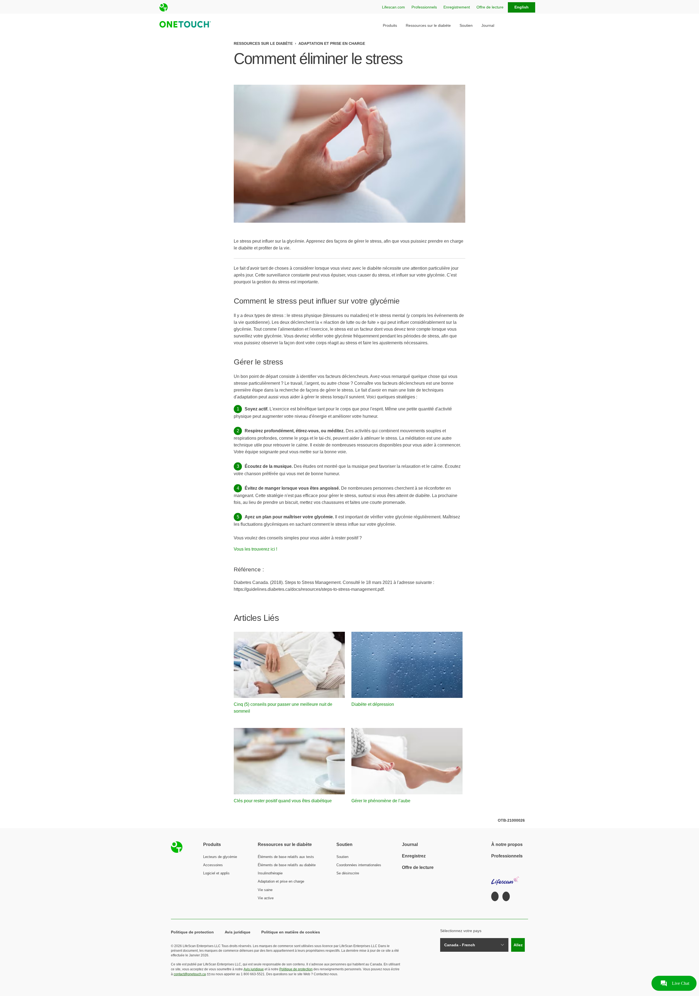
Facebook (495, 896)
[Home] (183, 25)
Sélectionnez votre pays (460, 931)
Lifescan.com (393, 7)
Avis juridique (237, 932)
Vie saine (265, 890)
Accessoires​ (213, 865)
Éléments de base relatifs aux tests (286, 857)
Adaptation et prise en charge (331, 43)
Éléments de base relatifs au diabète (287, 865)
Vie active (266, 898)
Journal (487, 25)
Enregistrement (456, 7)
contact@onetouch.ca (190, 974)
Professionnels (424, 7)
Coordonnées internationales (358, 865)
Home (176, 847)
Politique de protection (192, 932)
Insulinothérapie (270, 873)
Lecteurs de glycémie (220, 857)
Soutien (466, 25)
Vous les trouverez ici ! (255, 549)
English (521, 7)
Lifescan (505, 878)
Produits (390, 25)
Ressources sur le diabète (428, 25)
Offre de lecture (489, 7)
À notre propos (507, 844)
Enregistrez (414, 856)
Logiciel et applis (216, 873)
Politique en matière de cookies (290, 932)
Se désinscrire (347, 873)
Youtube (506, 896)
